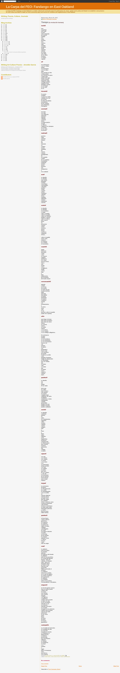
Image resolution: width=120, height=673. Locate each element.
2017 (4, 32)
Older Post (116, 666)
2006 (4, 60)
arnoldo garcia (6, 78)
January (6, 53)
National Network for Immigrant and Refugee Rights (13, 70)
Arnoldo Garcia (47, 656)
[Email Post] (66, 655)
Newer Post (44, 666)
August (5, 45)
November (6, 43)
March (5, 50)
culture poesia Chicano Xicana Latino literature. (60, 656)
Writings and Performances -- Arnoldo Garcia (11, 66)
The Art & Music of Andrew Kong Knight (10, 68)
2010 (4, 54)
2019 (4, 29)
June (5, 48)
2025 (4, 24)
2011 (4, 40)
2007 (4, 59)
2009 (4, 56)
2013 (4, 37)
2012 (4, 39)
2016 (4, 33)
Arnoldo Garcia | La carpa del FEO (11, 76)
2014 (4, 36)
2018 (4, 30)
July (5, 46)
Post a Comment (44, 663)
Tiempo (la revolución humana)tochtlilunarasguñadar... (15, 52)
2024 (4, 26)
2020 (4, 27)
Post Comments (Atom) (54, 669)
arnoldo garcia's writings (7, 18)
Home (80, 666)
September (6, 44)
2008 (4, 57)
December (6, 41)
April (5, 49)
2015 (4, 34)
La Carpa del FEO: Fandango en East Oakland (40, 7)
